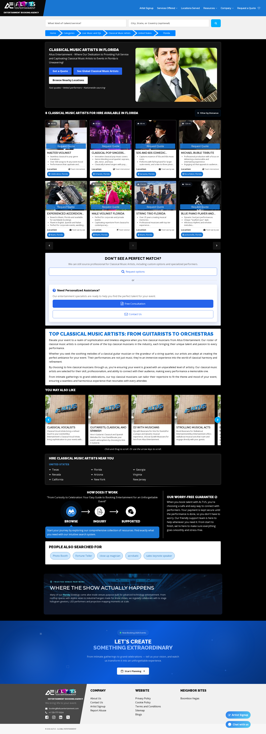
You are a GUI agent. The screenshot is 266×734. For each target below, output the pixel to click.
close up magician (110, 555)
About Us (95, 698)
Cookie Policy (143, 702)
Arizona (98, 474)
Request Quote (66, 146)
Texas (55, 469)
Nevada (56, 474)
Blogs (138, 714)
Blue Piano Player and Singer (197, 213)
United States (145, 33)
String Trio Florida (150, 213)
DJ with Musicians (146, 427)
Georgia (140, 469)
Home (53, 33)
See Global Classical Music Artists (97, 71)
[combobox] (85, 23)
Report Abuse (98, 710)
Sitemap (140, 710)
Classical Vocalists (61, 427)
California (57, 479)
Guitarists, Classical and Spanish (108, 429)
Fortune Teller (83, 555)
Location (52, 169)
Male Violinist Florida (108, 213)
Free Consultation (135, 303)
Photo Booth (60, 555)
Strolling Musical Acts (193, 427)
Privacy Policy (143, 698)
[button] (70, 469)
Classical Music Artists (120, 33)
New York (99, 479)
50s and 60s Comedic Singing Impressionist (152, 153)
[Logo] (19, 4)
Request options (135, 271)
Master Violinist (59, 152)
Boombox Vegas (189, 698)
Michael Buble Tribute (197, 152)
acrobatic (133, 555)
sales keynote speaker (159, 555)
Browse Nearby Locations (68, 80)
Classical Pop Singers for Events (108, 153)
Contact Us (135, 314)
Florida (166, 33)
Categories (69, 33)
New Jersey (139, 479)
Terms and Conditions (148, 706)
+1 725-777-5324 (56, 712)
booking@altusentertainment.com (64, 708)
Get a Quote (60, 71)
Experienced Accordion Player (64, 213)
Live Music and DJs (91, 33)
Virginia (137, 474)
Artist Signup (97, 706)
